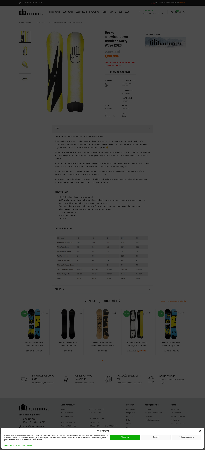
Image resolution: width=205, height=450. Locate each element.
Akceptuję (125, 437)
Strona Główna (27, 445)
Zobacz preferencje (186, 437)
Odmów (156, 437)
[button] (200, 431)
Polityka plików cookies (12, 445)
